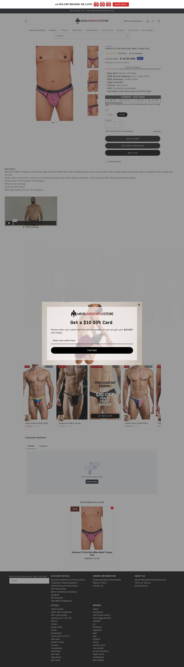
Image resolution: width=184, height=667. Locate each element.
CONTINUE (92, 350)
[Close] (139, 305)
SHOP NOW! (121, 4)
